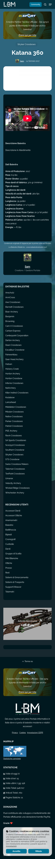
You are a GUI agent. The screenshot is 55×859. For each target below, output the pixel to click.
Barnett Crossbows (14, 307)
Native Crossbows (14, 416)
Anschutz (9, 292)
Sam (22, 61)
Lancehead (10, 402)
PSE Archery (11, 431)
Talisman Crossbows (15, 469)
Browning (9, 321)
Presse (8, 568)
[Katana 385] (27, 624)
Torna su (28, 661)
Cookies (22, 733)
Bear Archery (11, 311)
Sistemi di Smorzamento (16, 577)
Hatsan (8, 364)
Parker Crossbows (14, 421)
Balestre (9, 525)
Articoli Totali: (12, 793)
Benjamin (9, 316)
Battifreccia (10, 530)
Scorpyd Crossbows (15, 445)
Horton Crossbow (13, 378)
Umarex (9, 478)
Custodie (9, 544)
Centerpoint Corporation (16, 335)
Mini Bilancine (11, 558)
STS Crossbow (12, 459)
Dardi (7, 549)
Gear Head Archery (14, 359)
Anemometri (11, 520)
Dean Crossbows (13, 345)
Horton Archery (12, 373)
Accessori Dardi (12, 511)
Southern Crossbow (14, 450)
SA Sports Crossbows (15, 440)
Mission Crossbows (14, 412)
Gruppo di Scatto (13, 553)
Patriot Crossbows (14, 426)
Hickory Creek (12, 369)
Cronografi (10, 539)
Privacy (15, 733)
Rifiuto (38, 851)
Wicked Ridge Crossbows (17, 488)
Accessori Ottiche (13, 515)
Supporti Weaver (13, 587)
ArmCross (10, 297)
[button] (50, 4)
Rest (7, 572)
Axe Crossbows (12, 302)
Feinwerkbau (11, 354)
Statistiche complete (12, 759)
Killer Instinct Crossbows (16, 392)
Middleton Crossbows (15, 407)
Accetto (16, 851)
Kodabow (10, 397)
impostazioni (11, 846)
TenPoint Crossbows (15, 473)
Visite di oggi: (11, 773)
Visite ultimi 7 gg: (13, 783)
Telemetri (9, 591)
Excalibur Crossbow (14, 350)
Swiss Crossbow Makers (16, 464)
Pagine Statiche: (13, 797)
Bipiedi (8, 534)
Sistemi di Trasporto (14, 582)
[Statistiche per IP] (27, 751)
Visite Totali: (11, 788)
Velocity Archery (13, 483)
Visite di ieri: (11, 778)
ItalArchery (10, 388)
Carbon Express (12, 331)
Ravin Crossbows (13, 435)
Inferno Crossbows (14, 383)
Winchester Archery (14, 492)
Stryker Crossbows (27, 44)
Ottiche (8, 563)
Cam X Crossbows (14, 326)
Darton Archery (12, 340)
